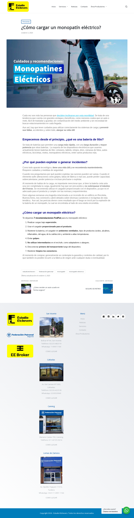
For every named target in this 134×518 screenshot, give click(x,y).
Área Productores (83, 334)
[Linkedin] (113, 317)
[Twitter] (118, 317)
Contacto (82, 330)
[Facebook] (104, 317)
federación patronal (46, 272)
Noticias (82, 322)
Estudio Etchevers (60, 513)
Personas (26, 21)
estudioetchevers (29, 272)
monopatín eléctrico (76, 272)
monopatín (61, 272)
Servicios (82, 326)
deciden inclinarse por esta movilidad (75, 115)
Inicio (83, 319)
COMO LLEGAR (51, 351)
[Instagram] (109, 317)
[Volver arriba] (126, 506)
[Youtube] (123, 317)
